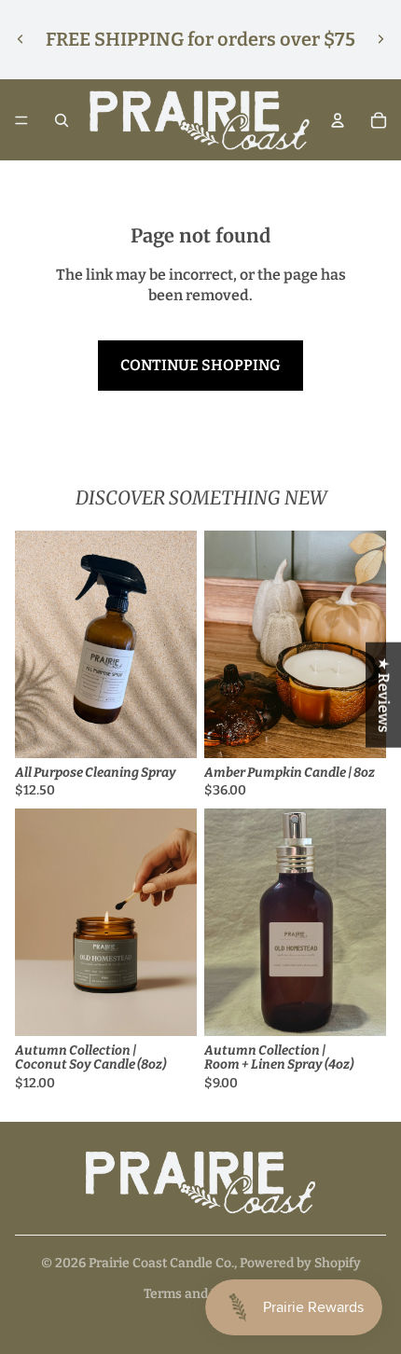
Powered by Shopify (300, 1263)
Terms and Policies (200, 1294)
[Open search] (61, 120)
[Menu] (21, 120)
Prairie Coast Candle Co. (161, 1263)
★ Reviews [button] (384, 695)
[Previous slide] (20, 39)
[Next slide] (380, 39)
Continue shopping (200, 365)
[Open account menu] (337, 120)
